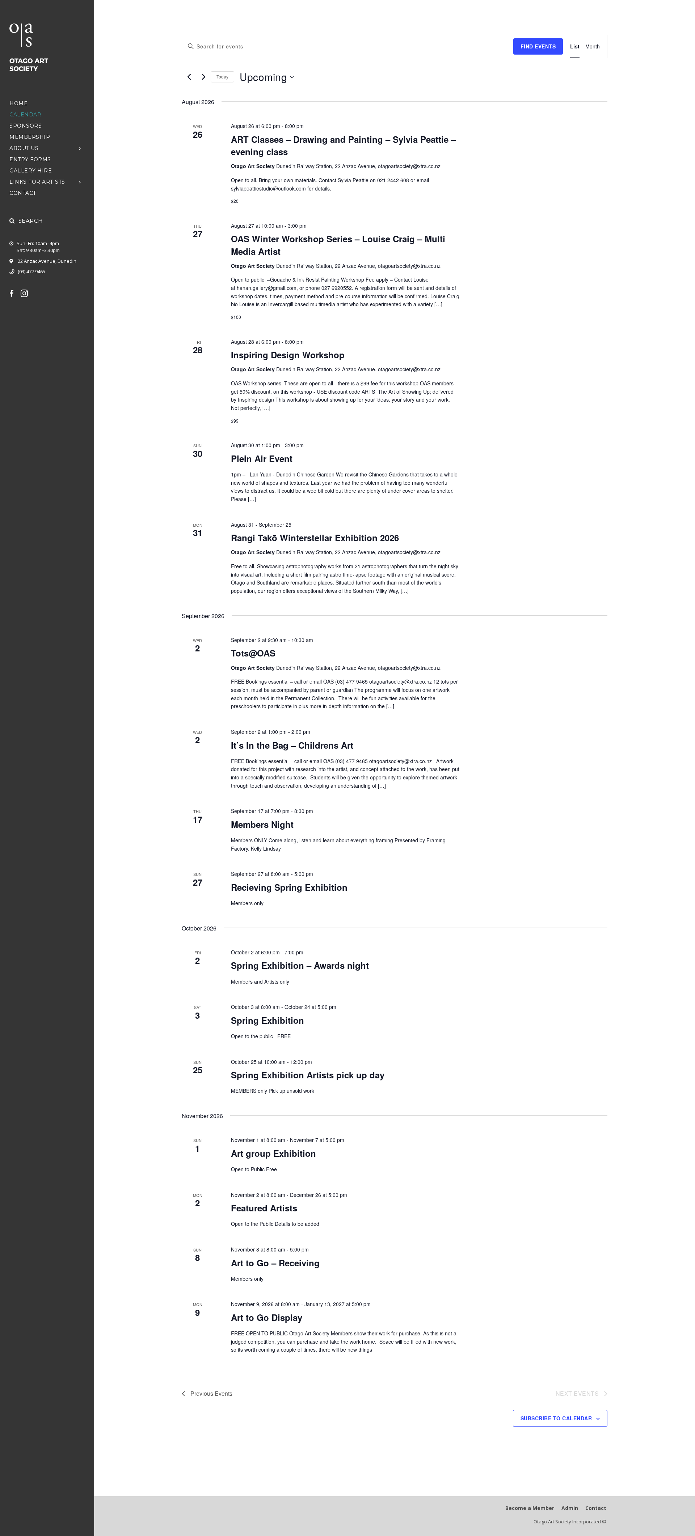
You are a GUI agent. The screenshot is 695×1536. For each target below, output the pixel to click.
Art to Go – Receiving (275, 1263)
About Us (23, 148)
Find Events (538, 46)
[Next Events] (203, 77)
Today (222, 76)
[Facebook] (15, 293)
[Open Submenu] (80, 148)
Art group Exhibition (273, 1153)
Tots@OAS (253, 653)
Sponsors (25, 126)
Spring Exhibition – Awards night (300, 965)
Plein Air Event (261, 458)
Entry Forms (30, 159)
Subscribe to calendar (556, 1418)
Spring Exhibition (267, 1020)
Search (30, 220)
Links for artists (37, 182)
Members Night (262, 824)
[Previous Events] (189, 77)
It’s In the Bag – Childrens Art (292, 745)
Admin (569, 1508)
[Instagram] (28, 293)
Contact (22, 193)
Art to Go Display (266, 1317)
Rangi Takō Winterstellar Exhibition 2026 (315, 537)
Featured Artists (264, 1208)
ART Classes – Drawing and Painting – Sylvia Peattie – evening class (343, 145)
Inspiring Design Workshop (288, 354)
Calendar (25, 114)
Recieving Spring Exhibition (289, 887)
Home (18, 103)
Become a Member (529, 1508)
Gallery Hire (30, 171)
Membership (29, 137)
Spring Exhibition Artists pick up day (307, 1075)
